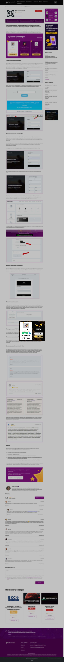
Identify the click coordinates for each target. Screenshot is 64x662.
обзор (39, 333)
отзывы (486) (39, 336)
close (44, 321)
